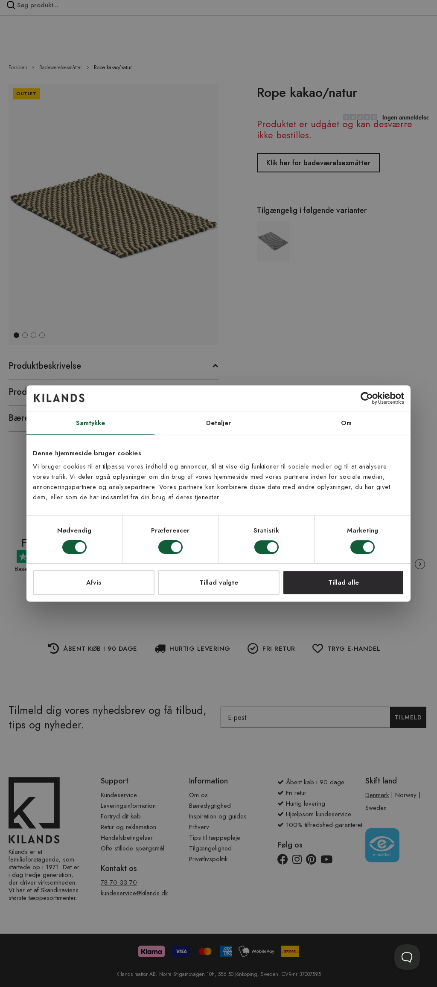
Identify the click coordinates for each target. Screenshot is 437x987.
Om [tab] (346, 423)
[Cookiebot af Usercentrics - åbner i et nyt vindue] (366, 398)
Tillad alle (343, 582)
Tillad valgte (218, 582)
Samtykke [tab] (90, 423)
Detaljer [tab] (218, 423)
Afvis (93, 582)
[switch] (170, 548)
